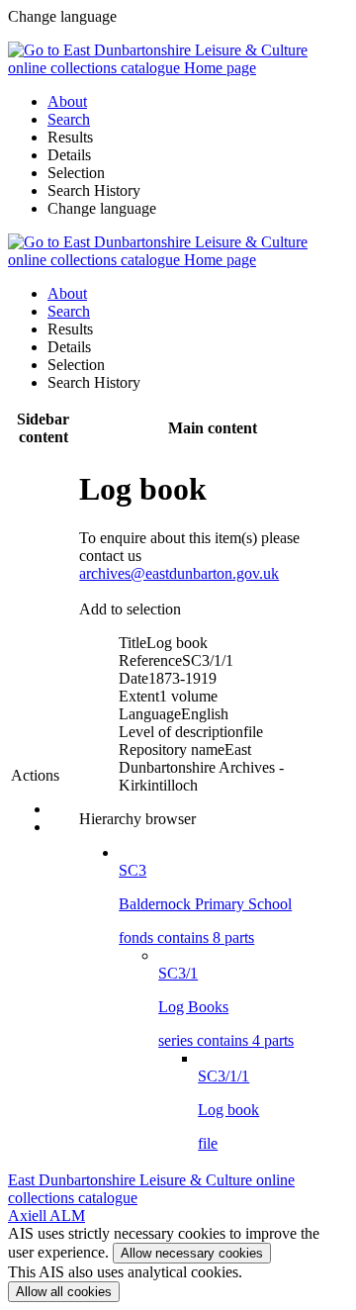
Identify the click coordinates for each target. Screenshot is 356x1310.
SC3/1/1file (228, 1110)
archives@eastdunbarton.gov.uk (179, 573)
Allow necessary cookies (192, 1253)
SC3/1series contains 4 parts (226, 1007)
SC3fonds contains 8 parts (205, 904)
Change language (101, 208)
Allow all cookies (64, 1291)
